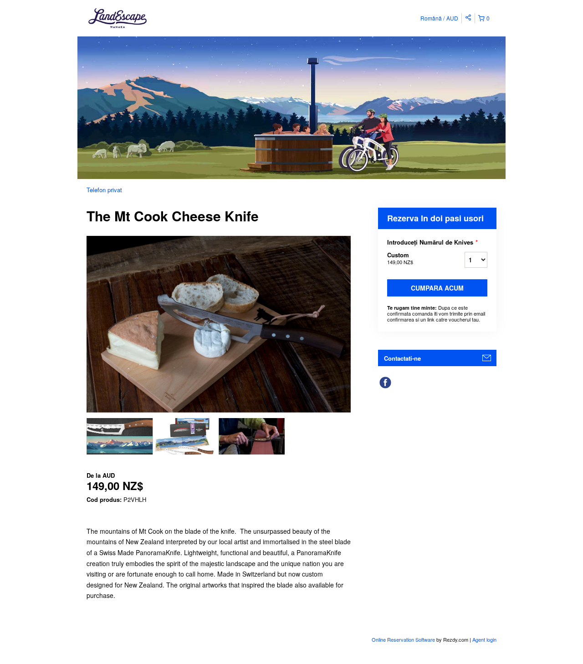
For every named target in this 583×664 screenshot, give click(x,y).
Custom (400, 258)
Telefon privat (104, 189)
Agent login (484, 639)
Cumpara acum (437, 287)
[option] (120, 436)
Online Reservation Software (403, 639)
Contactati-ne (402, 358)
